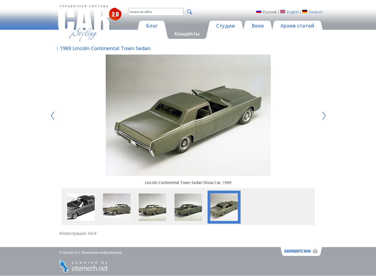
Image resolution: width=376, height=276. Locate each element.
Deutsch (316, 11)
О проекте (68, 252)
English (293, 11)
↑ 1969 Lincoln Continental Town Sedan (103, 48)
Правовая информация (101, 252)
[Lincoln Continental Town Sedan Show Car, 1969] (188, 116)
